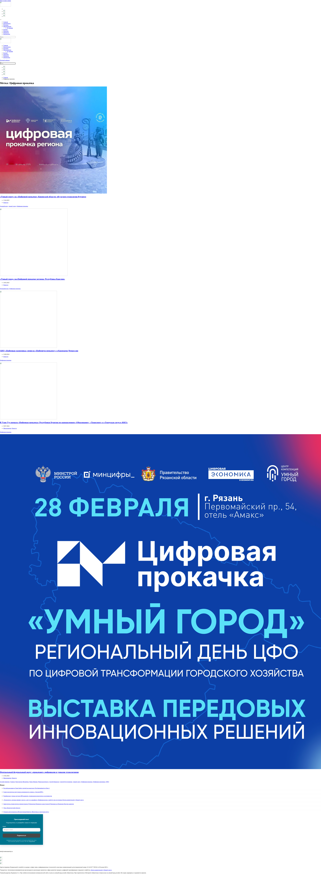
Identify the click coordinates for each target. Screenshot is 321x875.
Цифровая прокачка (22, 206)
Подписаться (21, 835)
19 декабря (10, 28)
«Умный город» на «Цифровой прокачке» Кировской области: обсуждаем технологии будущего (43, 197)
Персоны (6, 31)
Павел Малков (33, 781)
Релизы (5, 29)
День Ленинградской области (11, 808)
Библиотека (6, 34)
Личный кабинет (5, 60)
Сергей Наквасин (54, 781)
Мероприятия (7, 26)
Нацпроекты (7, 23)
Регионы (5, 25)
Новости (5, 202)
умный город (12, 206)
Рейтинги (6, 32)
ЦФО (107, 781)
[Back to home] (5, 6)
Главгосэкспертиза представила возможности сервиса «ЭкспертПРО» (23, 792)
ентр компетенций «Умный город (101, 870)
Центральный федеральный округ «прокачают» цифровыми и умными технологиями (39, 772)
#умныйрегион (4, 288)
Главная (5, 22)
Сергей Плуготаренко (66, 781)
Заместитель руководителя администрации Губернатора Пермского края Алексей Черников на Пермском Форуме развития (38, 804)
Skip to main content (5, 0)
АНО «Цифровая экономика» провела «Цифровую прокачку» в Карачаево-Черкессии (39, 351)
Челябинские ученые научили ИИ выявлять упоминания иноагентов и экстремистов (27, 796)
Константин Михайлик (22, 781)
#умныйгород (4, 206)
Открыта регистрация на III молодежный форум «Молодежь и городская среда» (26, 812)
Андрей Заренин (5, 781)
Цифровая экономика (99, 781)
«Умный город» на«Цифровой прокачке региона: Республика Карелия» (32, 279)
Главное (12, 781)
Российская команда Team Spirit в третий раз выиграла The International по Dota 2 (26, 788)
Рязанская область (43, 781)
